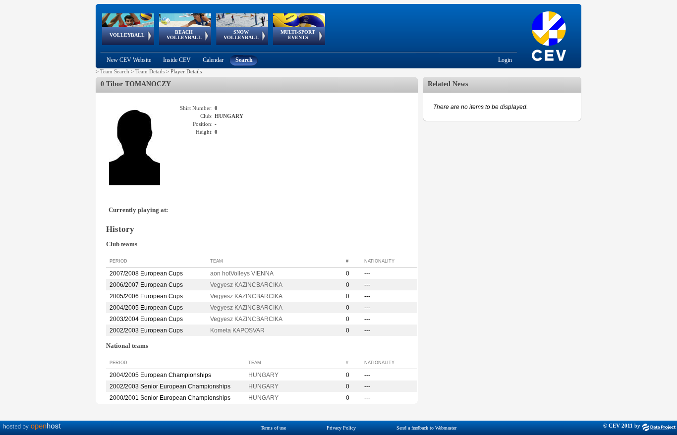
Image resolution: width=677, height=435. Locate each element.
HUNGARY (263, 375)
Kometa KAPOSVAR (237, 330)
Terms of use (273, 428)
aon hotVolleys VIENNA (242, 273)
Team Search (114, 71)
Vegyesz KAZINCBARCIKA (246, 284)
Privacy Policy (341, 428)
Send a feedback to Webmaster (426, 428)
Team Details (150, 71)
